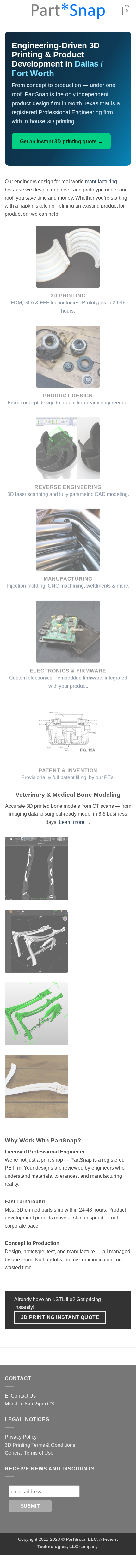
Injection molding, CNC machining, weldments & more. (68, 586)
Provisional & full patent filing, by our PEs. (68, 777)
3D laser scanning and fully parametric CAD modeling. (68, 494)
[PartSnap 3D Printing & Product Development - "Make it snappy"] (68, 11)
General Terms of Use (29, 1453)
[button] (8, 11)
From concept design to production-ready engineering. (68, 402)
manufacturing (101, 181)
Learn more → (75, 822)
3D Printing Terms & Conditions (40, 1445)
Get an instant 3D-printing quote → (61, 141)
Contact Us (23, 1396)
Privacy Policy (21, 1437)
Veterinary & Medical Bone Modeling (68, 794)
